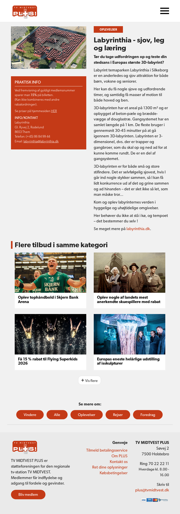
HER (54, 111)
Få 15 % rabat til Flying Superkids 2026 (47, 361)
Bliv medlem (28, 494)
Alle (57, 414)
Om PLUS (120, 456)
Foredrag (147, 414)
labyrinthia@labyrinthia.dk (41, 141)
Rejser (118, 414)
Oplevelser (86, 414)
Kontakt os (119, 461)
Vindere (30, 414)
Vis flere (91, 380)
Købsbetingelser (114, 472)
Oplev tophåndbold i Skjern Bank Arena (48, 299)
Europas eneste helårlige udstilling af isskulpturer (128, 361)
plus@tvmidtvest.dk (152, 490)
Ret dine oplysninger (110, 467)
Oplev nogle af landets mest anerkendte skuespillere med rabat (128, 299)
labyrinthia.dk (138, 228)
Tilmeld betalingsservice (107, 450)
